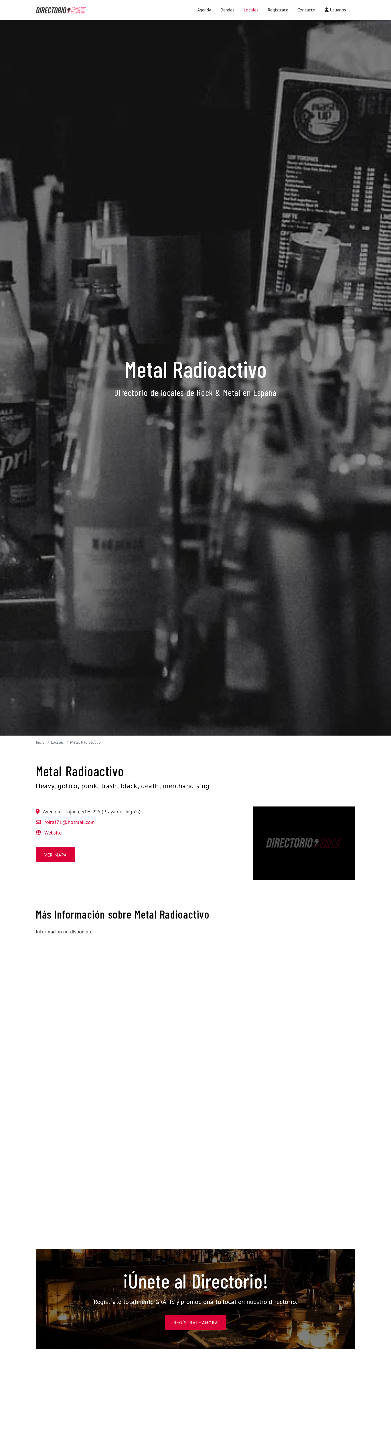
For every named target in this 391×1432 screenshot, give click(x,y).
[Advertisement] (87, 980)
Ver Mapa (55, 855)
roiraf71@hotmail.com (69, 822)
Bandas (227, 10)
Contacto (306, 10)
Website (52, 832)
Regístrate (278, 10)
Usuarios (337, 10)
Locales (251, 10)
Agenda (204, 10)
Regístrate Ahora (195, 1322)
